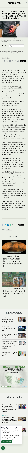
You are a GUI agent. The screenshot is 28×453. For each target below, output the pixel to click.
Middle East (5, 415)
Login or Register (7, 441)
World (3, 402)
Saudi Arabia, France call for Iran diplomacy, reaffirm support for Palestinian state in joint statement (9, 408)
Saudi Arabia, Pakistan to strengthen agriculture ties (9, 353)
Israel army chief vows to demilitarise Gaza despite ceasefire (9, 335)
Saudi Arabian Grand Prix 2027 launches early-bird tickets (9, 328)
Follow (23, 61)
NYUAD (8, 229)
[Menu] (2, 3)
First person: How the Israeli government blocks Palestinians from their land (9, 420)
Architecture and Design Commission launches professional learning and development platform (9, 345)
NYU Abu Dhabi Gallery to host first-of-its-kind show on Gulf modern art (14, 292)
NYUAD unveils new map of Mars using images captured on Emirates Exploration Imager (13, 261)
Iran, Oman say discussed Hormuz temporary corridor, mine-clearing (8, 320)
